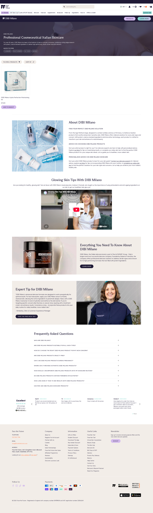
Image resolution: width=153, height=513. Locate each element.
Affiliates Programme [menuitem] (51, 453)
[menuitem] (13, 486)
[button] (32, 404)
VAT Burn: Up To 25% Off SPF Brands (21, 12)
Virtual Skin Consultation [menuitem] (94, 440)
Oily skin (27, 51)
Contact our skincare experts (120, 161)
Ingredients (75, 12)
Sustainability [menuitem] (49, 458)
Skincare (36, 12)
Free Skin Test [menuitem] (91, 435)
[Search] (64, 7)
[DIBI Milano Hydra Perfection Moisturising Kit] (15, 80)
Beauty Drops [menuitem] (91, 442)
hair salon (34, 455)
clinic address (25, 455)
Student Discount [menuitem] (73, 437)
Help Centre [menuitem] (90, 460)
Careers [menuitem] (47, 442)
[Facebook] (13, 485)
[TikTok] (20, 485)
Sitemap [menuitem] (70, 455)
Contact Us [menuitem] (90, 463)
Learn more (144, 19)
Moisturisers (17, 51)
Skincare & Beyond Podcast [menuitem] (95, 468)
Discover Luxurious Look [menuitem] (52, 460)
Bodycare (60, 12)
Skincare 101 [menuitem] (90, 448)
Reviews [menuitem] (47, 455)
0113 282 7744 (16, 437)
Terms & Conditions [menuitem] (73, 450)
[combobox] (78, 7)
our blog (77, 150)
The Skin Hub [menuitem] (91, 445)
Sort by (28, 62)
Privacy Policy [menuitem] (72, 453)
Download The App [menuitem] (73, 440)
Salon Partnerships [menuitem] (50, 448)
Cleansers (7, 51)
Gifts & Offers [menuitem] (72, 435)
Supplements (51, 12)
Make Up (67, 12)
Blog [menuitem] (46, 445)
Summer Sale (147, 12)
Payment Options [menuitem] (73, 448)
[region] (86, 404)
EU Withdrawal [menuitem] (72, 458)
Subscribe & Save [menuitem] (73, 445)
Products (129, 19)
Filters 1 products (10, 62)
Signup (115, 441)
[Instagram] (17, 485)
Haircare (43, 12)
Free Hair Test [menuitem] (91, 437)
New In (82, 12)
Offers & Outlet (91, 12)
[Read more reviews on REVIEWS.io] (21, 411)
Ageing (34, 51)
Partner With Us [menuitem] (49, 440)
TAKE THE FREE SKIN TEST (27, 316)
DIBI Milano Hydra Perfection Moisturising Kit (15, 98)
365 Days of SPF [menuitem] (92, 450)
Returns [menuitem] (89, 458)
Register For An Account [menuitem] (52, 437)
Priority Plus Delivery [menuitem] (93, 455)
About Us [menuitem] (47, 435)
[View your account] (129, 7)
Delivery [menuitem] (89, 453)
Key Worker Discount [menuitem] (74, 442)
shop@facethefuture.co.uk (19, 443)
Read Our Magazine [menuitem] (93, 471)
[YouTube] (24, 485)
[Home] (114, 485)
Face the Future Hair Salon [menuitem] (53, 450)
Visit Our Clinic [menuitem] (91, 466)
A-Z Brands (5, 12)
